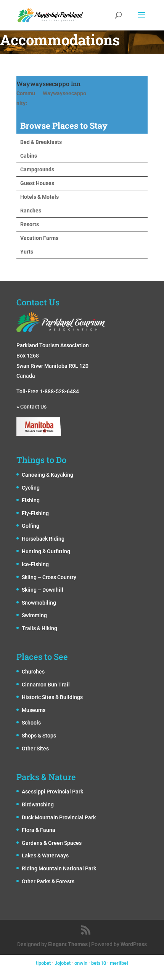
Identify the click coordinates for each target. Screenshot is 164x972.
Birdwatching (38, 804)
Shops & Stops (39, 736)
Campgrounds (37, 169)
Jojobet (63, 963)
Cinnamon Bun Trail (46, 685)
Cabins (28, 156)
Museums (33, 710)
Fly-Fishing (35, 513)
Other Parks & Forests (48, 881)
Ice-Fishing (35, 564)
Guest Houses (37, 183)
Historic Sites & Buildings (52, 697)
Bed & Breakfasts (41, 142)
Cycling (31, 488)
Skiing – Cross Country (49, 577)
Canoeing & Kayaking (47, 475)
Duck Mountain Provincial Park (59, 817)
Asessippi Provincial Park (52, 791)
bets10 (98, 963)
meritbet (119, 963)
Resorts (29, 224)
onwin (80, 963)
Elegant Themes (68, 944)
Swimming (34, 615)
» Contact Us (31, 407)
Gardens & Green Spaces (52, 843)
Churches (33, 672)
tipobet (43, 963)
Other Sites (35, 748)
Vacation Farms (39, 238)
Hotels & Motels (39, 197)
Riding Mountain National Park (59, 868)
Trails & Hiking (39, 628)
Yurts (26, 252)
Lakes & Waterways (45, 855)
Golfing (30, 526)
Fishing (31, 500)
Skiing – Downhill (42, 590)
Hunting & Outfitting (46, 551)
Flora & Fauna (38, 830)
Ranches (30, 210)
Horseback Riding (43, 539)
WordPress (134, 944)
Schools (31, 723)
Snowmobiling (39, 603)
